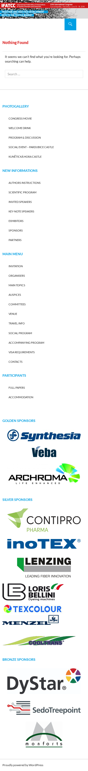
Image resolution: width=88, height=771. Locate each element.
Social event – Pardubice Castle (31, 147)
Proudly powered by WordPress (22, 765)
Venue (13, 313)
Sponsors (16, 230)
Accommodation (21, 397)
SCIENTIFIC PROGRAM (22, 192)
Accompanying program (26, 342)
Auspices (15, 294)
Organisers (17, 275)
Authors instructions (25, 182)
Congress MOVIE (20, 118)
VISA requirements (22, 352)
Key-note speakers (21, 211)
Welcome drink (20, 128)
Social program (20, 333)
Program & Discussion (25, 137)
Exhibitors (16, 220)
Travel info (17, 323)
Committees (17, 304)
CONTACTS (15, 361)
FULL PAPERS (17, 387)
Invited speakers (20, 201)
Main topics (17, 285)
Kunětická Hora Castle (25, 156)
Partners (15, 240)
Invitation (16, 266)
